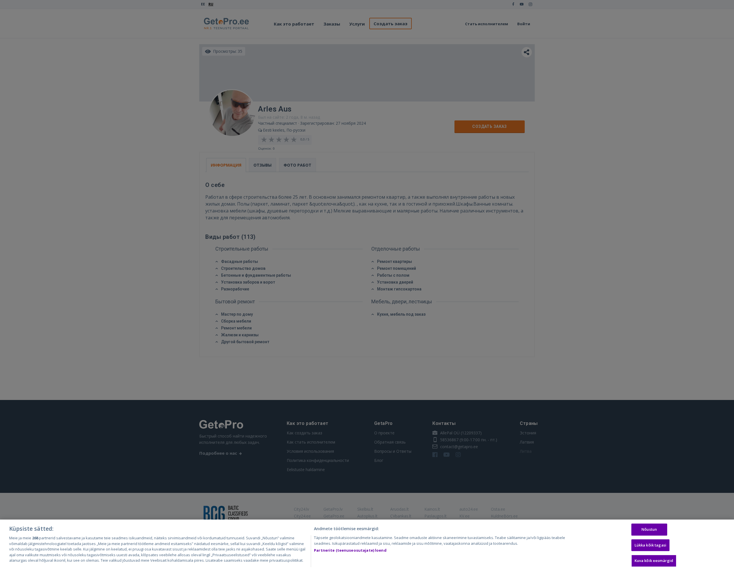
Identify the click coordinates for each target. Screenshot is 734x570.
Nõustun (649, 529)
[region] (367, 545)
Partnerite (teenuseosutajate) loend (350, 550)
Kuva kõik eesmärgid (654, 560)
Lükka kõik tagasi (650, 545)
